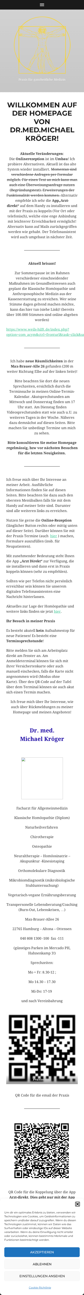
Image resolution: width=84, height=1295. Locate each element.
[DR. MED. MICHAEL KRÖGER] (42, 45)
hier (53, 536)
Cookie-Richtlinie (40, 1287)
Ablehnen (42, 1264)
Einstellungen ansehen (42, 1276)
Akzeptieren (42, 1252)
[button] (77, 1204)
